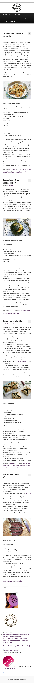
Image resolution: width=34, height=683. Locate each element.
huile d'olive (15, 171)
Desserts (5, 21)
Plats (4, 18)
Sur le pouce (18, 14)
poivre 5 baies (11, 172)
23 (29, 475)
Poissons (17, 18)
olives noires (23, 465)
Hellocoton (18, 652)
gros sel (22, 580)
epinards (9, 171)
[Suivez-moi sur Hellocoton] (10, 650)
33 (29, 321)
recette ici (28, 493)
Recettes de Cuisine (10, 668)
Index (10, 14)
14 (29, 180)
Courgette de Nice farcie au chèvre (11, 181)
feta (29, 463)
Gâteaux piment (7, 644)
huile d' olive (6, 465)
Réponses (19, 172)
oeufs (11, 465)
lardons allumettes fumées (22, 312)
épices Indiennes (10, 312)
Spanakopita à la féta (12, 321)
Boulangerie (13, 21)
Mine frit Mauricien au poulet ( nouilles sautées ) (16, 646)
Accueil (5, 14)
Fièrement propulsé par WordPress (17, 679)
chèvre (24, 169)
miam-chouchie (11, 652)
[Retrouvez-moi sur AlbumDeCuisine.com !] (3, 672)
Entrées (25, 14)
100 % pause (25, 18)
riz (11, 313)
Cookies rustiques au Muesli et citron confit (15, 638)
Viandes (10, 18)
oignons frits (21, 171)
